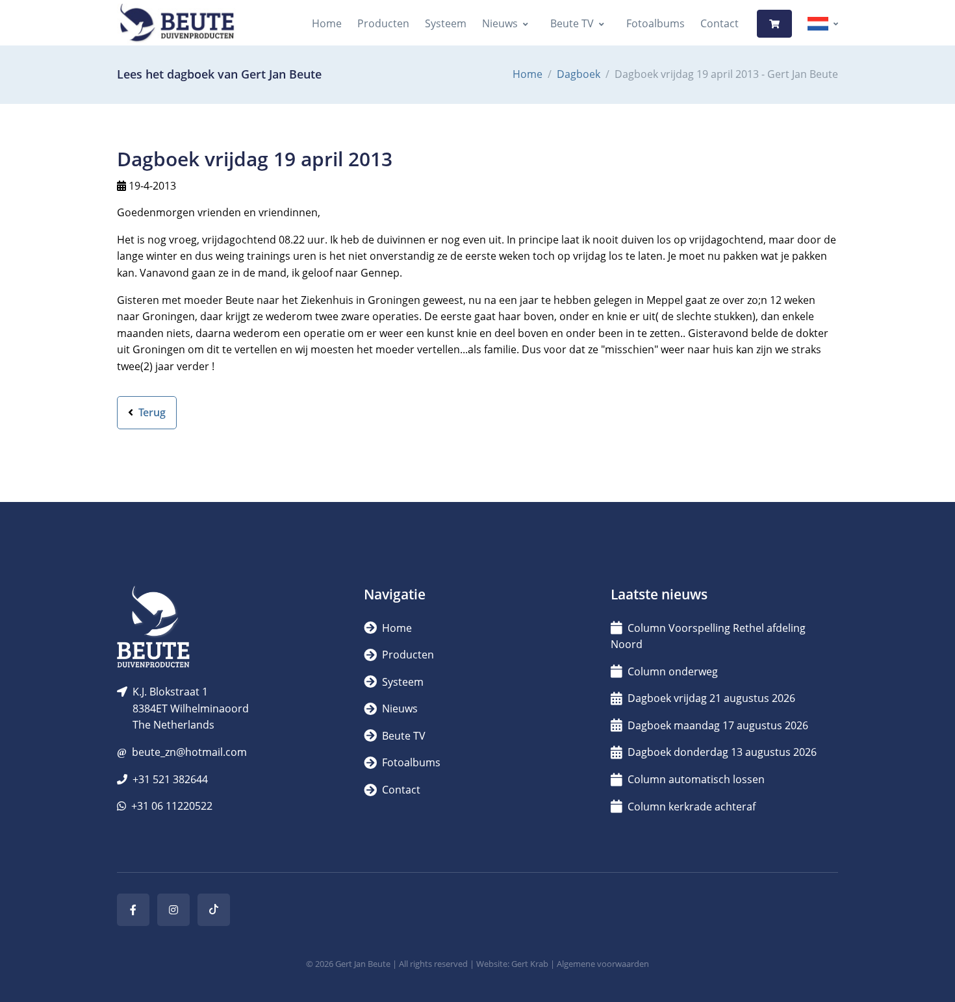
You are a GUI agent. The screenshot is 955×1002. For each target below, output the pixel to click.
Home (327, 23)
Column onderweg (673, 671)
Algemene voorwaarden (603, 964)
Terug (151, 412)
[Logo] (176, 23)
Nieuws (500, 23)
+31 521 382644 (170, 779)
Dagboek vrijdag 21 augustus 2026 (711, 698)
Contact (719, 23)
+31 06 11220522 (171, 806)
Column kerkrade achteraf (692, 806)
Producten (383, 23)
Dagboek (578, 74)
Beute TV (572, 23)
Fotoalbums (655, 23)
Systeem (445, 23)
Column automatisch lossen (696, 779)
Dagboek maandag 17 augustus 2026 (718, 725)
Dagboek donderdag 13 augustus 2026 (722, 752)
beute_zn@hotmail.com (189, 752)
